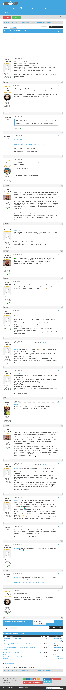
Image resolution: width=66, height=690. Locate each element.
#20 (58, 590)
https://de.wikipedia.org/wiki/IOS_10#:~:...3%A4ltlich (29, 144)
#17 (58, 526)
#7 (58, 227)
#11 (58, 341)
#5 (58, 159)
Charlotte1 (6, 649)
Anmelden (7, 17)
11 (40, 638)
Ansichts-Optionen (57, 31)
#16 (58, 497)
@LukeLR (17, 230)
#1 (58, 58)
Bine (4, 645)
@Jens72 (17, 349)
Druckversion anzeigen (9, 663)
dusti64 (44, 343)
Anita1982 (5, 658)
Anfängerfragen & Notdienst (45, 22)
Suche (8, 12)
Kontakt (47, 679)
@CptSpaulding (19, 139)
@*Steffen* (17, 548)
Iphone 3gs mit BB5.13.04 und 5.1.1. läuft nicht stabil (18, 644)
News (16, 8)
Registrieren (17, 17)
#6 (58, 189)
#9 (58, 281)
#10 (58, 310)
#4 (58, 136)
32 (40, 647)
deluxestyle (60, 640)
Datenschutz (6, 682)
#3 (58, 116)
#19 (58, 573)
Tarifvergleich (26, 8)
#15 (58, 463)
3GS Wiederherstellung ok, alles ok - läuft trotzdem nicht (19, 647)
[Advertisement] (33, 45)
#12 (58, 370)
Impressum (13, 680)
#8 (58, 254)
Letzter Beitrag (57, 638)
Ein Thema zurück (10, 621)
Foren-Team (56, 679)
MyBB (26, 687)
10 (40, 643)
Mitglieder (48, 681)
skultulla (5, 640)
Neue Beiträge (37, 8)
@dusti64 (17, 374)
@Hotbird (17, 314)
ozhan (4, 654)
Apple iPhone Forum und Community (14, 22)
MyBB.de (16, 687)
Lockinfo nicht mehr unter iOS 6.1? (13, 638)
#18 (58, 544)
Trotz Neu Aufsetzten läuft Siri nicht (13, 653)
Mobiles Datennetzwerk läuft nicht (12, 657)
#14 (58, 429)
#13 (58, 401)
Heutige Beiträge (51, 8)
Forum (9, 8)
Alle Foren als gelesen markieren (33, 682)
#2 (58, 85)
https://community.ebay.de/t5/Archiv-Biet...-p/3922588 (29, 582)
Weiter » (14, 27)
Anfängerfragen (30, 22)
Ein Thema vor (21, 621)
